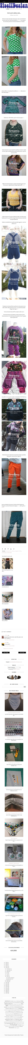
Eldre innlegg (22, 652)
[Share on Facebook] (2, 549)
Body (22, 1001)
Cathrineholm (19, 1004)
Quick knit (15, 1016)
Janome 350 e (13, 1011)
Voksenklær (9, 552)
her (9, 92)
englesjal (11, 1005)
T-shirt (20, 551)
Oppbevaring (8, 1015)
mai (7, 974)
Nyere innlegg (6, 652)
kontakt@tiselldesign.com (16, 9)
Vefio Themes (20, 1035)
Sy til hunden (17, 1021)
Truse (9, 1025)
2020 (6, 962)
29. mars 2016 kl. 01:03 (9, 645)
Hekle (13, 1008)
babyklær (11, 1001)
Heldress (20, 1008)
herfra (19, 91)
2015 (6, 982)
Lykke (6, 642)
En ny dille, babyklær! (10, 977)
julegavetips (18, 1011)
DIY (9, 1005)
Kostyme (12, 1012)
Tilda (15, 1023)
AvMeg (6, 635)
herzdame (5, 1009)
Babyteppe (19, 1001)
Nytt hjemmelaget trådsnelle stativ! (14, 737)
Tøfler (23, 1025)
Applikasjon (7, 1001)
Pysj (13, 1016)
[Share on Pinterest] (8, 549)
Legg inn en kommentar (8, 648)
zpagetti (18, 1027)
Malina (6, 1014)
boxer (13, 1002)
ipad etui (6, 1011)
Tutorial (19, 1025)
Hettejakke (9, 1009)
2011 (6, 988)
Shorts (21, 1018)
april (7, 975)
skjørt (21, 1019)
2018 (6, 965)
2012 (6, 986)
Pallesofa (16, 1015)
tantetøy (9, 1023)
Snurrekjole (16, 1020)
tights (12, 1023)
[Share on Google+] (14, 549)
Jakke (9, 1011)
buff (23, 1002)
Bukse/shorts (8, 551)
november (8, 968)
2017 (6, 966)
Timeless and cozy (18, 1023)
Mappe (9, 1014)
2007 (6, 993)
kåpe (15, 1012)
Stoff (19, 1020)
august (7, 971)
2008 (6, 991)
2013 (6, 985)
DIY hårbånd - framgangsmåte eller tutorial (14, 813)
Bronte (21, 1002)
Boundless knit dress (8, 1002)
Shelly (18, 1017)
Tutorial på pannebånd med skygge (14, 939)
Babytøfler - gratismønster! (14, 863)
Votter (15, 1027)
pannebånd (20, 1015)
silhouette (7, 1019)
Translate (18, 669)
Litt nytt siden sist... (9, 979)
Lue (22, 1012)
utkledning (10, 1026)
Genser (13, 551)
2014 (6, 984)
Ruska (18, 1016)
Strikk (21, 1020)
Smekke (7, 1020)
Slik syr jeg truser (14, 838)
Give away (9, 1007)
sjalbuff (14, 1019)
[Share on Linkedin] (11, 549)
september (8, 970)
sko (22, 1019)
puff (10, 1016)
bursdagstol (15, 1004)
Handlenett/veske (18, 1007)
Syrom (21, 1021)
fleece (21, 1005)
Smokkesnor (11, 1020)
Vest (15, 1026)
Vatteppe (13, 1026)
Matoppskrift (12, 1014)
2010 (6, 989)
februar (7, 980)
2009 (6, 990)
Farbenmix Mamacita (17, 1005)
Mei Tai (15, 1014)
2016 (6, 967)
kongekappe (7, 1012)
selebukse (21, 1016)
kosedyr (10, 1012)
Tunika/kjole (4, 552)
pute (12, 1016)
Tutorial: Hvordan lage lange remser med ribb (14, 788)
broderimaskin (17, 1002)
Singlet (16, 551)
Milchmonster (20, 1014)
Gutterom (13, 1007)
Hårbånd (18, 1009)
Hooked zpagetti (14, 1009)
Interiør (22, 1009)
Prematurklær (7, 1016)
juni (7, 972)
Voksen (21, 1026)
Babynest (15, 1001)
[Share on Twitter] (5, 549)
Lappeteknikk (18, 1012)
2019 (6, 963)
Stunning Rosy (12, 1021)
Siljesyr (19, 20)
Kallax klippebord (14, 888)
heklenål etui (16, 1008)
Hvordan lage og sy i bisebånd (14, 762)
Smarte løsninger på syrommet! (14, 913)
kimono (21, 1011)
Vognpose (18, 1026)
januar (7, 981)
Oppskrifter (12, 1015)
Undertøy (6, 1026)
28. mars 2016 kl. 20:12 (9, 639)
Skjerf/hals (17, 1019)
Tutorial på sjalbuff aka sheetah (14, 712)
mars (7, 976)
